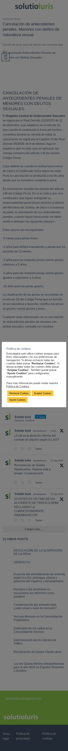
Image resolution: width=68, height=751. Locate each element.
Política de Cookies (17, 386)
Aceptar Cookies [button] (42, 393)
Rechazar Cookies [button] (19, 393)
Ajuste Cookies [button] (17, 399)
